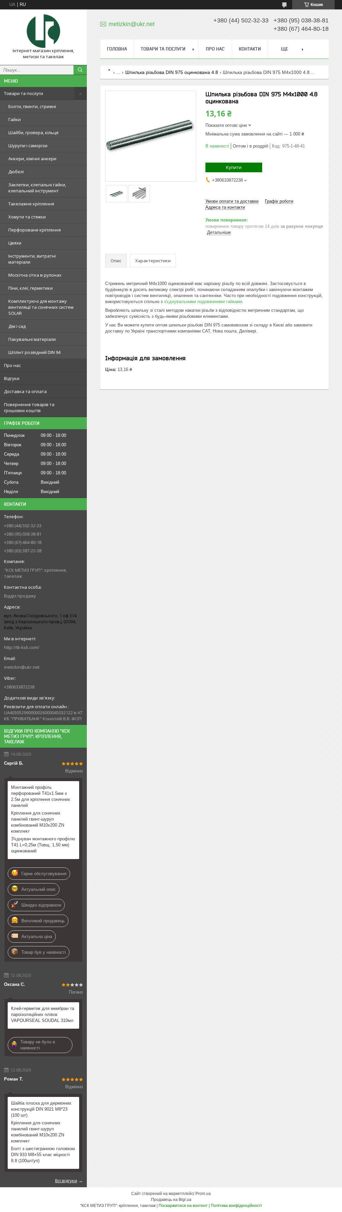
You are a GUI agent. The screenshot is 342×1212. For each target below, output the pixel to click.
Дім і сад (17, 326)
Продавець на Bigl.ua (171, 1199)
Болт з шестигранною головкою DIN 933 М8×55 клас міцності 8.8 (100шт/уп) (43, 1154)
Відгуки (11, 378)
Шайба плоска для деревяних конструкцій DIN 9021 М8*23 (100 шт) (41, 1109)
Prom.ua (203, 1193)
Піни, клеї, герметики (30, 288)
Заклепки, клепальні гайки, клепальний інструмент (37, 188)
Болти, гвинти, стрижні (32, 106)
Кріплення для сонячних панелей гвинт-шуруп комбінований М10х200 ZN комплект (37, 822)
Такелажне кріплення (31, 204)
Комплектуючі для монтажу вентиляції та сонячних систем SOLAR (40, 307)
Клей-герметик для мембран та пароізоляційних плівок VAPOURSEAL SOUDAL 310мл (42, 1014)
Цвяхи (14, 243)
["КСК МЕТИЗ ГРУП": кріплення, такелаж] (43, 31)
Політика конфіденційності (236, 1205)
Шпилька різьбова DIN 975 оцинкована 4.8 (171, 72)
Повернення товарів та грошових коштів (29, 407)
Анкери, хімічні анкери (32, 159)
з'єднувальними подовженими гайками (203, 301)
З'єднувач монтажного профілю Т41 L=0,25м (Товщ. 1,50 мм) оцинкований (43, 844)
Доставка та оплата (25, 391)
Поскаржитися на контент (183, 1205)
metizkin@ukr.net (21, 667)
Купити (233, 167)
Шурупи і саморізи (27, 146)
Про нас (12, 365)
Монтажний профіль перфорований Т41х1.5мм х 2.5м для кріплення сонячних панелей (40, 796)
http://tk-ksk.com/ (21, 647)
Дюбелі (16, 172)
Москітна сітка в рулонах (34, 275)
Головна (117, 49)
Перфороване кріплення (34, 230)
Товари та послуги (23, 93)
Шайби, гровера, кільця (33, 132)
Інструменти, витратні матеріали (32, 259)
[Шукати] (80, 70)
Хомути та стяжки (27, 217)
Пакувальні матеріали (32, 339)
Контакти (250, 49)
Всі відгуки (66, 1181)
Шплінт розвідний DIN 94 (34, 352)
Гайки (14, 119)
